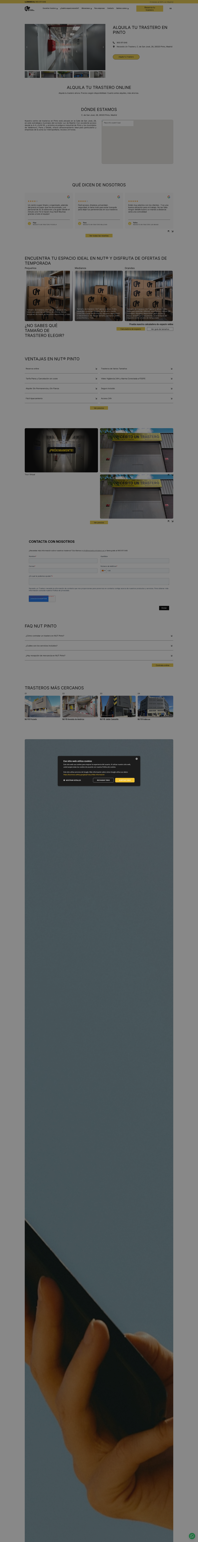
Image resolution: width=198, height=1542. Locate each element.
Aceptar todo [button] (125, 780)
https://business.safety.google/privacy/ (77, 774)
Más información (98, 774)
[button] (72, 780)
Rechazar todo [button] (103, 780)
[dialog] (99, 771)
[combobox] (137, 759)
